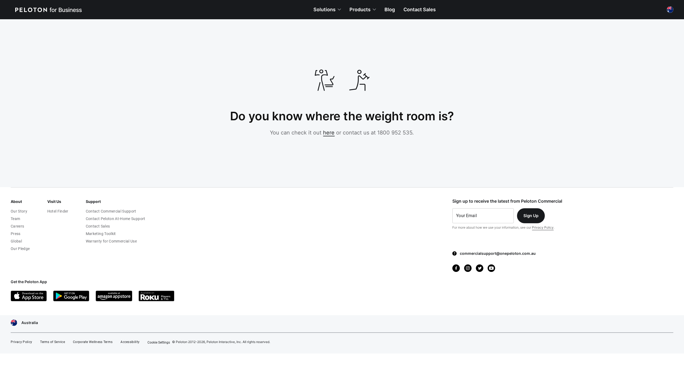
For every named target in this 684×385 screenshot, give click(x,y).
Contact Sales (98, 226)
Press (16, 234)
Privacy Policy (543, 227)
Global (16, 241)
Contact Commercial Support (111, 211)
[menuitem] (327, 10)
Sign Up (530, 215)
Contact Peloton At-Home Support (115, 219)
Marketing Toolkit (101, 234)
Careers (17, 226)
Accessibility (130, 342)
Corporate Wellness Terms (92, 342)
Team (15, 219)
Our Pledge (20, 249)
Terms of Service (52, 342)
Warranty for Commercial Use (111, 241)
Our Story (19, 211)
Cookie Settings (158, 342)
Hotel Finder (57, 211)
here (329, 132)
